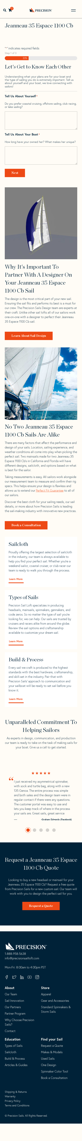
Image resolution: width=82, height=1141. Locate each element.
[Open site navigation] (73, 10)
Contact (10, 1031)
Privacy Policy (12, 1101)
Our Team (11, 994)
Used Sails (48, 1058)
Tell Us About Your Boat (22, 134)
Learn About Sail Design (28, 335)
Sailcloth (10, 1052)
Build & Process (15, 1058)
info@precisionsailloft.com (22, 958)
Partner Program (15, 1013)
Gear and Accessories (55, 1000)
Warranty (10, 1096)
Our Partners (13, 1007)
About (9, 987)
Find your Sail (52, 1039)
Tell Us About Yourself (21, 96)
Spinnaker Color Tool (54, 1071)
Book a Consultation (26, 525)
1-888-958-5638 (15, 954)
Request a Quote (41, 906)
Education (12, 1039)
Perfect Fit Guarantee (50, 490)
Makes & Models (52, 1052)
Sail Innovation (14, 1000)
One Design (48, 1065)
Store (45, 987)
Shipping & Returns (16, 1092)
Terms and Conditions (17, 1105)
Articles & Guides (16, 1065)
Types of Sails (14, 1046)
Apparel (46, 994)
